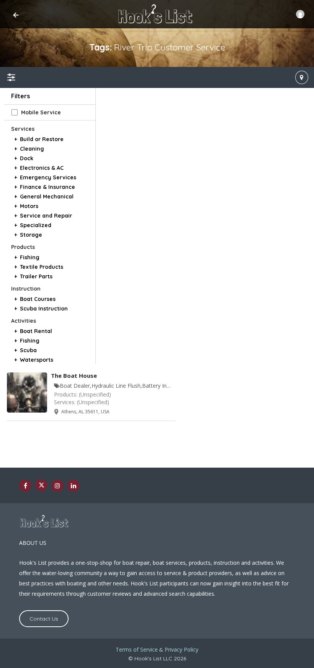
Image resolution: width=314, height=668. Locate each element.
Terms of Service (137, 649)
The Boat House (74, 375)
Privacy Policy (181, 649)
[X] (41, 485)
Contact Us (43, 618)
